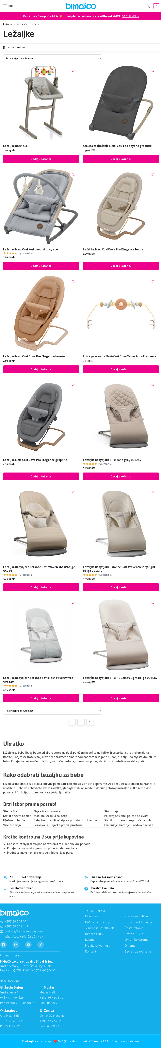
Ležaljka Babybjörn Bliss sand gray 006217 (112, 460)
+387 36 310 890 (51, 997)
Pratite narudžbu (136, 916)
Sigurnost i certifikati (99, 928)
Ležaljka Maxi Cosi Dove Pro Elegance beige (113, 249)
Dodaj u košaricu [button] (41, 158)
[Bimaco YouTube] (28, 944)
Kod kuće (22, 24)
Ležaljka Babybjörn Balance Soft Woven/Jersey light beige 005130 (119, 569)
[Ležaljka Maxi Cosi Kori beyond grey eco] (41, 206)
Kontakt (90, 951)
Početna (7, 24)
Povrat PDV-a (134, 934)
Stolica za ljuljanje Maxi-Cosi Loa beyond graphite (117, 146)
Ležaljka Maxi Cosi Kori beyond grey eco (30, 249)
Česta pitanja (134, 928)
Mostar (49, 987)
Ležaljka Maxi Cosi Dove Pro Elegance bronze (34, 356)
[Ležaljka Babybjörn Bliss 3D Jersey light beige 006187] (121, 635)
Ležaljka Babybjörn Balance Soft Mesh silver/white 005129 (38, 680)
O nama (130, 945)
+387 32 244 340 (51, 1021)
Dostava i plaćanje (98, 922)
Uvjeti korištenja (136, 939)
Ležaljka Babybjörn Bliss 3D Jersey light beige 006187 (120, 678)
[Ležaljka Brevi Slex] (41, 103)
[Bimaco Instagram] (15, 944)
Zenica (49, 1011)
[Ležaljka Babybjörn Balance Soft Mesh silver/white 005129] (41, 635)
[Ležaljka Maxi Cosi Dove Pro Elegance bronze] (41, 313)
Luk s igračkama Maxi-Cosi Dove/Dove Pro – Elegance (119, 356)
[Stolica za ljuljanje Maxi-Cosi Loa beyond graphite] (121, 103)
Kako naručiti (94, 916)
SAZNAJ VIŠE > (130, 16)
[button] (156, 6)
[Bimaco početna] (14, 912)
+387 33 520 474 (12, 1021)
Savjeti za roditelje (138, 951)
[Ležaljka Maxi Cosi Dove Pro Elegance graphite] (41, 417)
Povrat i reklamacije (139, 922)
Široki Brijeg (13, 987)
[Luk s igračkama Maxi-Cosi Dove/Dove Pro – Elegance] (121, 313)
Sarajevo (11, 1011)
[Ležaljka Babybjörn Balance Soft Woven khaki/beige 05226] (41, 524)
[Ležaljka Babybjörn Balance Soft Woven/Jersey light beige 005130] (121, 524)
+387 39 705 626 (12, 997)
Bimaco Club (94, 934)
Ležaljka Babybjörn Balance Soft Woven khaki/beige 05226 (39, 569)
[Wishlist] (73, 71)
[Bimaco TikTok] (40, 944)
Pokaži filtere (17, 47)
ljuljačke (64, 792)
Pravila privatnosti (97, 945)
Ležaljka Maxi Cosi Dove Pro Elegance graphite (35, 460)
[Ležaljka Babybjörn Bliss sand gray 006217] (121, 417)
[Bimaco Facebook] (3, 944)
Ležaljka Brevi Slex (16, 146)
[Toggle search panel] (148, 6)
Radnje (90, 939)
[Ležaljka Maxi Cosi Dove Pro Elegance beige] (121, 206)
